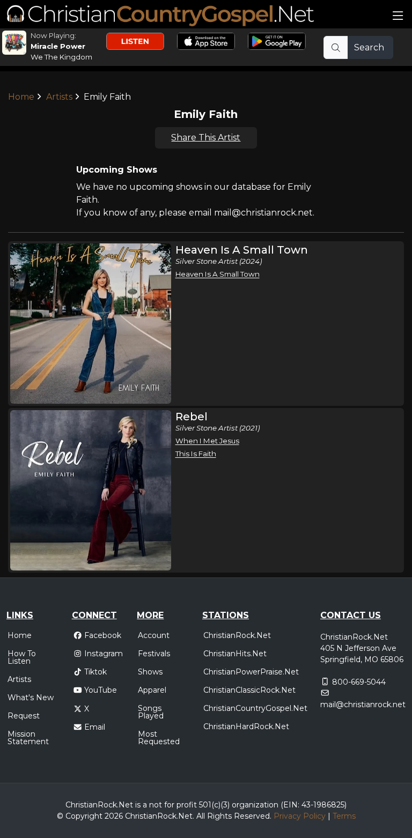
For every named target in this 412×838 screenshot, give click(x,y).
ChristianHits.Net (235, 653)
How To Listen (22, 657)
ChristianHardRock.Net (246, 726)
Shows (150, 672)
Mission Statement (28, 737)
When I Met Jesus (207, 440)
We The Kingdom (61, 57)
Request (24, 716)
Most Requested (159, 737)
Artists (59, 97)
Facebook (102, 635)
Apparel (152, 690)
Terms (344, 816)
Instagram (103, 653)
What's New (31, 697)
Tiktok (95, 672)
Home (21, 97)
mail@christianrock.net (363, 704)
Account (154, 635)
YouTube (100, 690)
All (200, 816)
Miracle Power (58, 46)
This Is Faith (195, 453)
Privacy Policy (300, 816)
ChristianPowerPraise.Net (251, 672)
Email (94, 727)
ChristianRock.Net (237, 635)
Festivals (154, 653)
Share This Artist (205, 137)
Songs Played (151, 712)
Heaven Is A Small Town (217, 274)
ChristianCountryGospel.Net (255, 708)
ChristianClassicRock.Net (249, 690)
